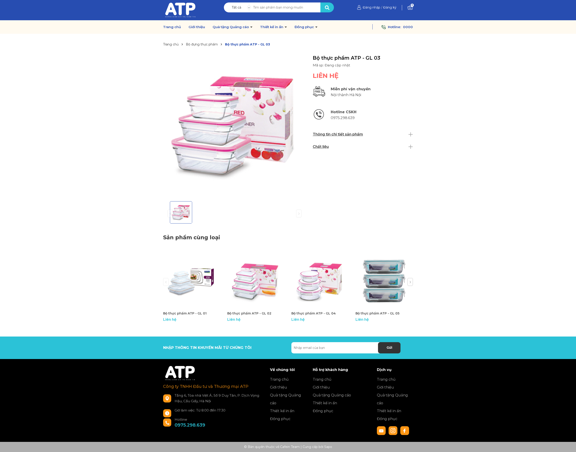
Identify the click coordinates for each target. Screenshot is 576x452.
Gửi (389, 348)
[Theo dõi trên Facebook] (404, 430)
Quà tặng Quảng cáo (231, 27)
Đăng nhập (371, 7)
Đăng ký (389, 7)
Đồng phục (305, 27)
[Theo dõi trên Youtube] (382, 430)
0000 (408, 27)
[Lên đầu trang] (568, 444)
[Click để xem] (234, 126)
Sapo (328, 447)
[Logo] (180, 10)
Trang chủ (172, 27)
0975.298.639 (190, 425)
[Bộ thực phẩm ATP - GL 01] (191, 280)
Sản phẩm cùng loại (191, 237)
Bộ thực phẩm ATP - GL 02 (249, 313)
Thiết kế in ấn (272, 27)
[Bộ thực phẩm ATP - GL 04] (320, 280)
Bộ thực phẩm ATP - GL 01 (185, 313)
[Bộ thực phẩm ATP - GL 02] (256, 280)
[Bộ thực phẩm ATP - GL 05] (384, 280)
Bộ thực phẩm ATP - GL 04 (313, 313)
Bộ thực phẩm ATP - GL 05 (377, 313)
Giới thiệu (197, 27)
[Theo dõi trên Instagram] (393, 430)
